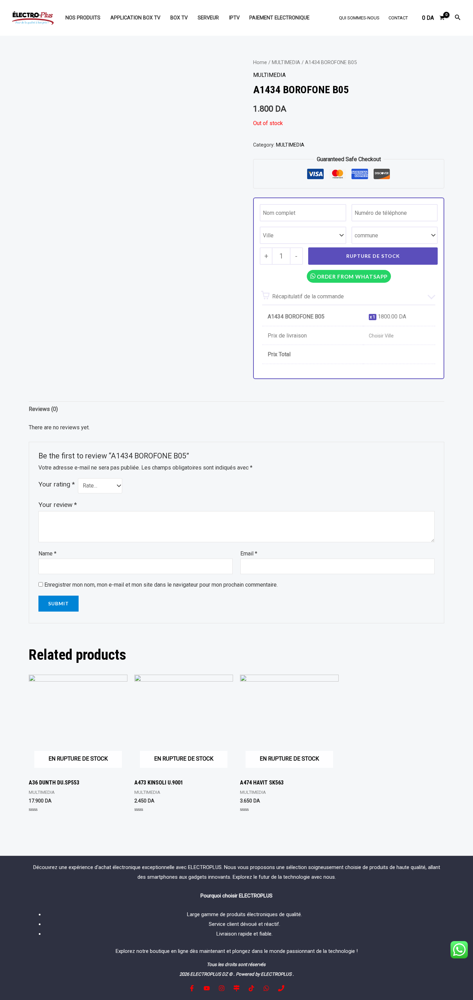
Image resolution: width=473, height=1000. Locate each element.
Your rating (56, 484)
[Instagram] (221, 988)
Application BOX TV (135, 18)
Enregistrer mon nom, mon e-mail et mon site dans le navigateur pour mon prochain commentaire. (161, 584)
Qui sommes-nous (359, 17)
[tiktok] (251, 988)
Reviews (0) (43, 409)
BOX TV (179, 18)
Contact (398, 17)
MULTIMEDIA (286, 62)
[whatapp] (266, 988)
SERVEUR (208, 18)
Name (47, 553)
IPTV (234, 18)
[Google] (236, 988)
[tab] (43, 409)
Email (248, 553)
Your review (57, 505)
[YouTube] (207, 988)
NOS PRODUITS (82, 18)
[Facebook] (192, 988)
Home (260, 62)
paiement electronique (279, 18)
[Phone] (281, 988)
